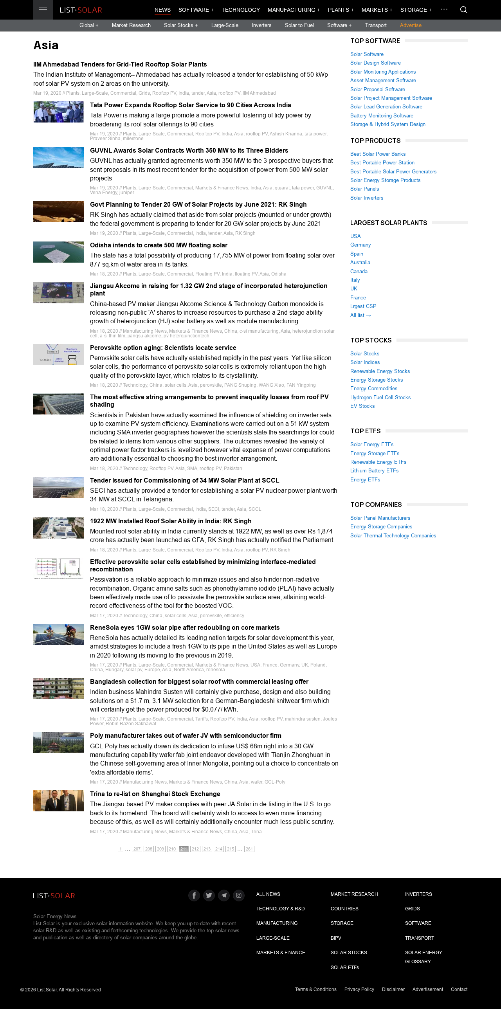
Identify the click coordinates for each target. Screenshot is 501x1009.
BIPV (336, 938)
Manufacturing (276, 923)
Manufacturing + (294, 10)
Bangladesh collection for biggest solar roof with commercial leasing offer (199, 681)
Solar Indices (365, 362)
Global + (89, 25)
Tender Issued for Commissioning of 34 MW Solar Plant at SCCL (184, 480)
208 (148, 849)
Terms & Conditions (316, 989)
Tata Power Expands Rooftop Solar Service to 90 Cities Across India (190, 105)
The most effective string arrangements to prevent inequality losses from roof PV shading (209, 401)
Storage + (416, 10)
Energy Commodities (374, 388)
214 (218, 849)
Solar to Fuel (299, 25)
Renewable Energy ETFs (378, 462)
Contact (459, 989)
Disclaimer (393, 989)
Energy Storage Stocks (376, 380)
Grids (412, 909)
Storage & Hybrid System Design (387, 124)
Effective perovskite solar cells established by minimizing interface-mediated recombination (203, 566)
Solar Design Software (375, 63)
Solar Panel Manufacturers (380, 518)
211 (183, 849)
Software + (196, 10)
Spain (356, 254)
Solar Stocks (365, 354)
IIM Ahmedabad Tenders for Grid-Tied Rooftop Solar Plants (120, 64)
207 (137, 849)
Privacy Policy (359, 989)
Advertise (411, 25)
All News (268, 894)
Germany (360, 245)
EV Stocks (362, 406)
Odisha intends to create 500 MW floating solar (158, 245)
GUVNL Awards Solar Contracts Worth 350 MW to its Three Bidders (189, 150)
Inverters (262, 25)
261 (249, 849)
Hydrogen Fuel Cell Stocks (380, 397)
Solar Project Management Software (391, 98)
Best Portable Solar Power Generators (393, 172)
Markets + (377, 10)
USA (355, 236)
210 (172, 849)
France (358, 298)
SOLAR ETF (345, 967)
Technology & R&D (280, 909)
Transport (376, 25)
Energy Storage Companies (381, 527)
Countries (345, 909)
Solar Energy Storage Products (385, 180)
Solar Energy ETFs (372, 444)
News (163, 10)
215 (230, 849)
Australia (360, 262)
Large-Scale (224, 25)
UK (353, 289)
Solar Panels (364, 189)
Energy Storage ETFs (375, 453)
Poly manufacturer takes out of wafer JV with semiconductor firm (185, 735)
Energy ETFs (365, 480)
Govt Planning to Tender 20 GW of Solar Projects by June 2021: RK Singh (198, 204)
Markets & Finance (280, 952)
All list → (360, 315)
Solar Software (367, 54)
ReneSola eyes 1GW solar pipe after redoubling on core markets (185, 627)
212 (195, 849)
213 (207, 849)
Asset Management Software (383, 80)
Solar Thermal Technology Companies (393, 536)
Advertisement (428, 989)
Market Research (131, 25)
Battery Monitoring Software (381, 116)
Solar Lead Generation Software (386, 107)
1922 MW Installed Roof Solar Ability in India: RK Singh (171, 521)
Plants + (341, 10)
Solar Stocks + (181, 25)
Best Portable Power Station (382, 163)
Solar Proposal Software (377, 89)
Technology (241, 10)
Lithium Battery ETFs (374, 471)
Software (418, 923)
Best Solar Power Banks (378, 154)
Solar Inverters (367, 198)
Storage (342, 923)
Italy (355, 280)
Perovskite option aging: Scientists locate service (163, 347)
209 (160, 849)
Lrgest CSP (363, 306)
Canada (359, 271)
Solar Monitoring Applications (383, 72)
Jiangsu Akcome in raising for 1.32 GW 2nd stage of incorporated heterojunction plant (209, 290)
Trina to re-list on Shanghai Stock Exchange (155, 794)
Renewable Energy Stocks (380, 371)
